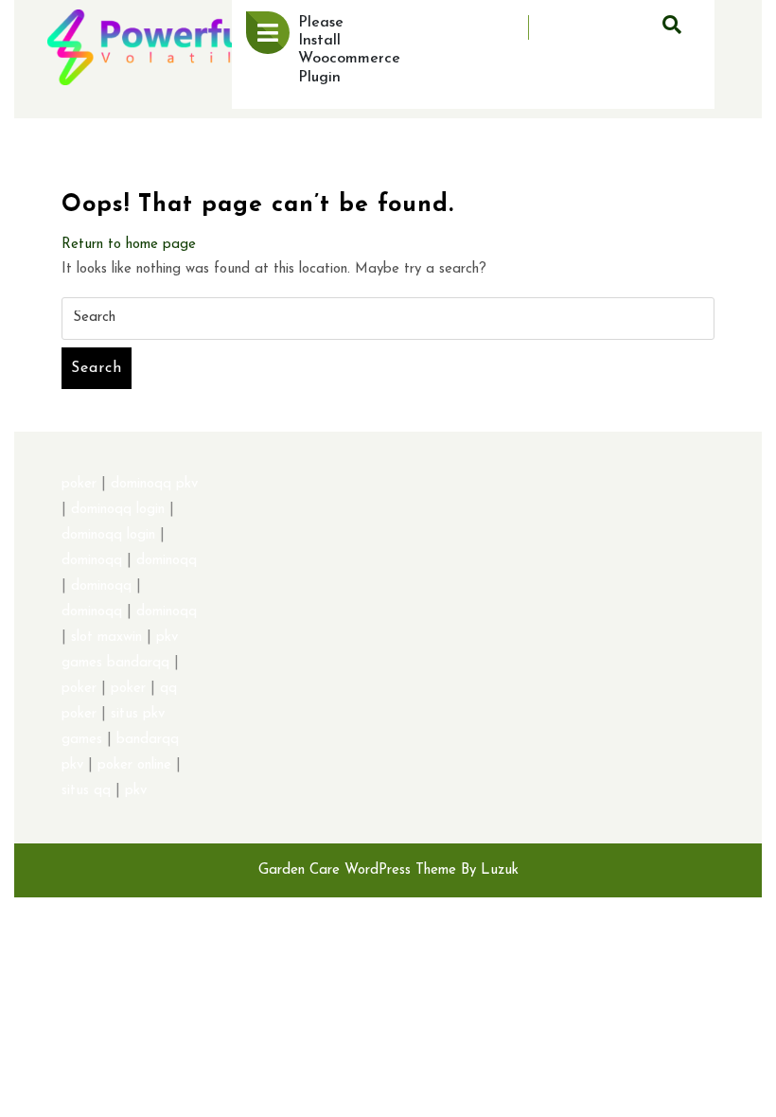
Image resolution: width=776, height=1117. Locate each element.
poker (79, 484)
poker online (134, 765)
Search (96, 368)
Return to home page (129, 245)
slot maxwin (106, 637)
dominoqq (92, 561)
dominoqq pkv (154, 484)
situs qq (86, 791)
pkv (136, 791)
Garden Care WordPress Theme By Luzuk (388, 870)
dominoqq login (118, 510)
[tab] (268, 32)
